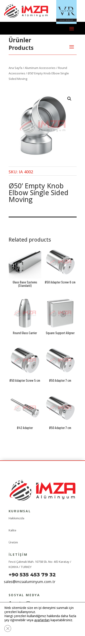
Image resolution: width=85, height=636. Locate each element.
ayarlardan (42, 620)
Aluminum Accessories (40, 68)
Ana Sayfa (15, 68)
